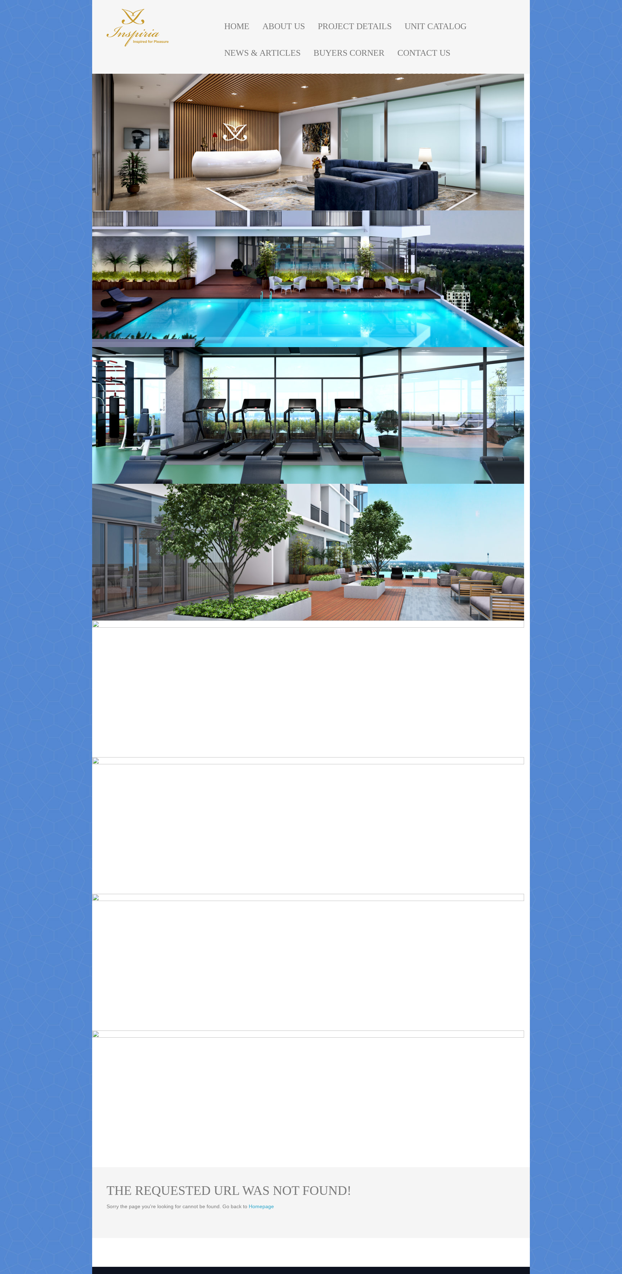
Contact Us (423, 53)
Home (236, 26)
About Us (283, 26)
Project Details (355, 26)
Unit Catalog (435, 26)
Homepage (261, 1206)
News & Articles (262, 53)
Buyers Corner (349, 53)
